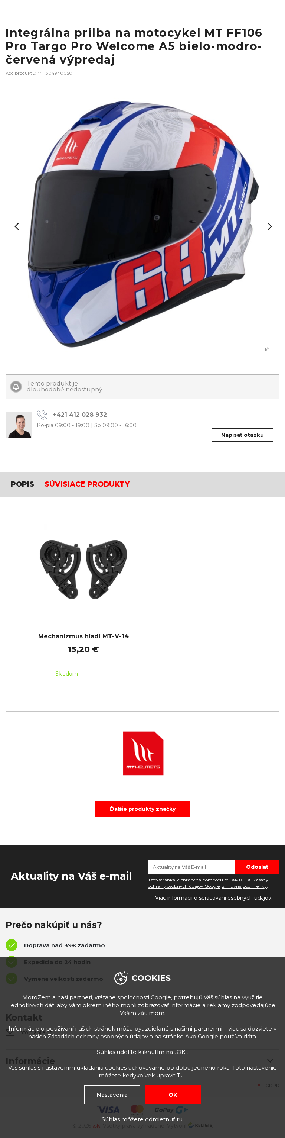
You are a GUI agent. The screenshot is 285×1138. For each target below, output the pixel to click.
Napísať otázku (242, 435)
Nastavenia (112, 1094)
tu (180, 1119)
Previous (16, 226)
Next (269, 226)
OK (172, 1094)
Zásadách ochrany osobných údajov (98, 1036)
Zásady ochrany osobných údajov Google (208, 883)
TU (181, 1075)
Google (161, 997)
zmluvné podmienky (244, 886)
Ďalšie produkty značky (143, 809)
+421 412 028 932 (80, 414)
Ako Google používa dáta (220, 1036)
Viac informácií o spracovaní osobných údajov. (213, 897)
